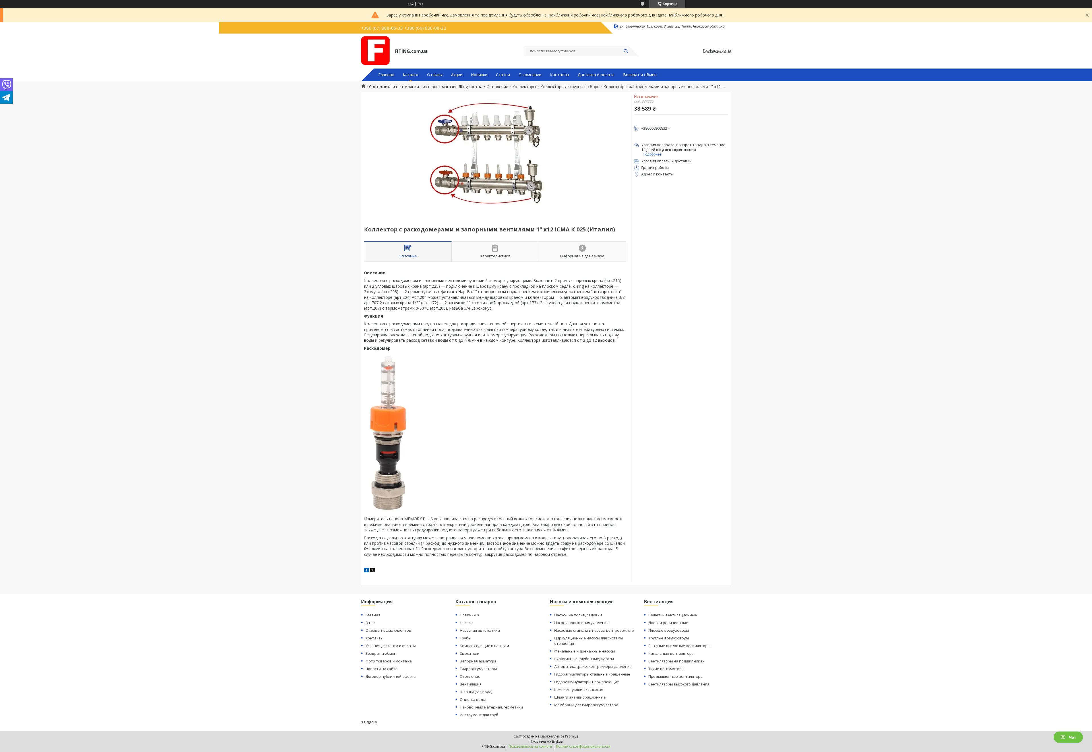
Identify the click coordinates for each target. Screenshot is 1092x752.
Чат (1072, 737)
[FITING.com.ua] (375, 50)
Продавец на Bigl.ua (546, 741)
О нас (370, 622)
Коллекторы (524, 86)
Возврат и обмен (640, 75)
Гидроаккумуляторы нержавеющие (586, 681)
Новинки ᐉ (469, 615)
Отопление (497, 86)
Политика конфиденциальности (583, 746)
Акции (456, 75)
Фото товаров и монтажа (388, 661)
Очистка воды (473, 699)
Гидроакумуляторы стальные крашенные (592, 674)
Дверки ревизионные (668, 622)
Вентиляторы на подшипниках (676, 661)
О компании (529, 75)
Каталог (411, 75)
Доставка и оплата (596, 75)
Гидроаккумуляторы (478, 668)
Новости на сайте (381, 668)
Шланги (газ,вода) (476, 691)
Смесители (469, 653)
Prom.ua (572, 736)
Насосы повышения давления (581, 622)
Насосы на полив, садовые (578, 615)
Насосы (466, 622)
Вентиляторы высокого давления (678, 684)
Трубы (465, 638)
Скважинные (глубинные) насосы (584, 658)
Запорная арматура (478, 661)
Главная (386, 75)
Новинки (479, 75)
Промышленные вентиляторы (675, 676)
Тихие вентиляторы (666, 668)
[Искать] (625, 51)
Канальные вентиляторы (671, 653)
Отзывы (434, 75)
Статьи (503, 75)
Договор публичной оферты (391, 676)
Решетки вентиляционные (672, 615)
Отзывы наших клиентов (388, 630)
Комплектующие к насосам (484, 645)
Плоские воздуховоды (668, 630)
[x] (372, 570)
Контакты (559, 75)
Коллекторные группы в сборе (569, 86)
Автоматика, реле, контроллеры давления (593, 666)
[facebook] (366, 570)
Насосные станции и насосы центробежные (594, 630)
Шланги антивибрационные (580, 697)
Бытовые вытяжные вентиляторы (679, 645)
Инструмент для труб (479, 714)
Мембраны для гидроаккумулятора (586, 704)
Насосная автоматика (480, 630)
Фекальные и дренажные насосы (584, 651)
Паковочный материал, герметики (491, 707)
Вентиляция (470, 684)
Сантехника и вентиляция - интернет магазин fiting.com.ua (425, 86)
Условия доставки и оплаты (390, 645)
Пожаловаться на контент (530, 746)
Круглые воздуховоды (668, 638)
